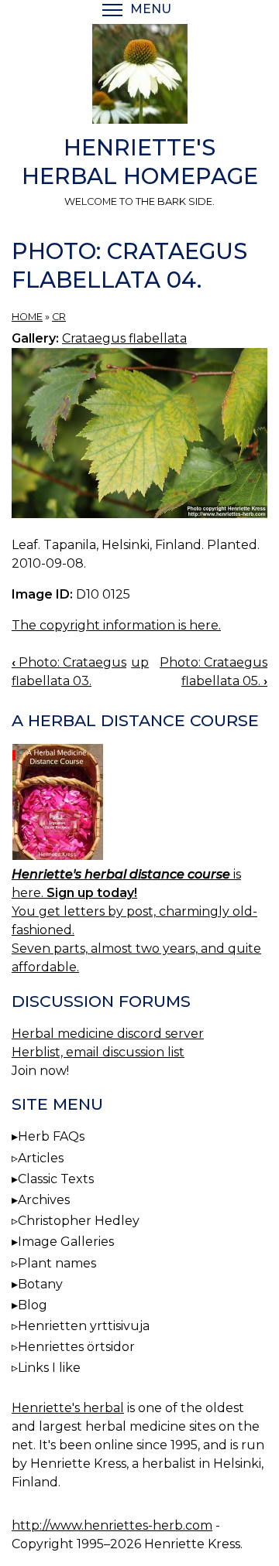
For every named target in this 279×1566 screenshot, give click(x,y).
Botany (40, 1284)
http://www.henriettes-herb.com (112, 1525)
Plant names (57, 1263)
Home (27, 316)
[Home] (139, 76)
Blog (32, 1305)
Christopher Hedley (79, 1220)
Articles (41, 1158)
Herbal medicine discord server (108, 1033)
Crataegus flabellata (124, 338)
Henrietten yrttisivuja (84, 1326)
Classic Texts (56, 1179)
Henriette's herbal (68, 1408)
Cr (59, 316)
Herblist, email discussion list (98, 1052)
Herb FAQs (51, 1136)
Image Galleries (66, 1241)
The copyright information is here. (116, 625)
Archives (44, 1199)
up (140, 662)
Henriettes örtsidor (76, 1346)
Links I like (49, 1367)
